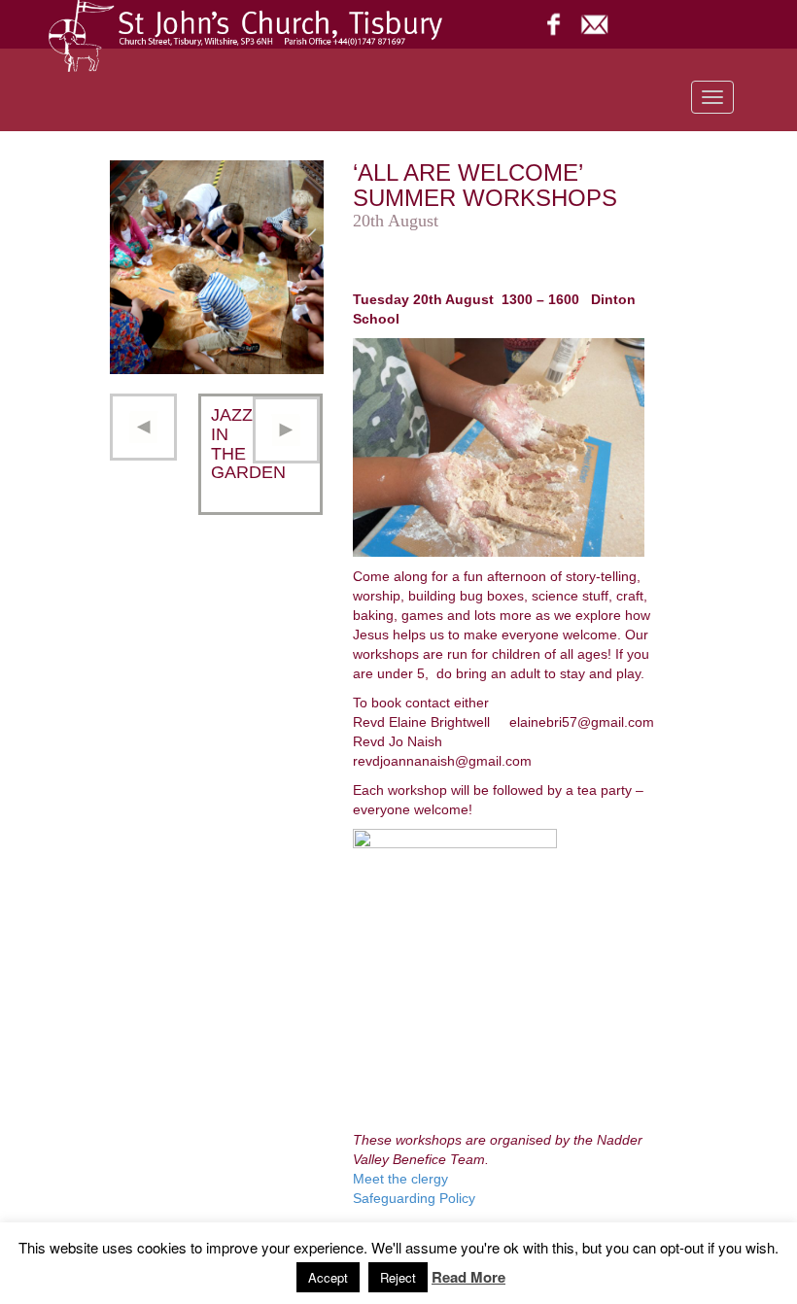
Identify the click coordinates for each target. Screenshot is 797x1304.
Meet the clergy (400, 1178)
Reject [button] (398, 1277)
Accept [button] (328, 1277)
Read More (468, 1276)
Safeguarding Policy (414, 1198)
